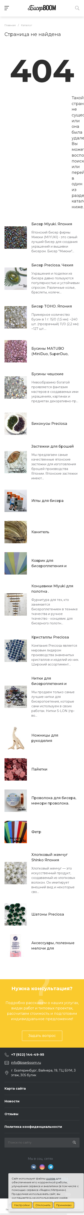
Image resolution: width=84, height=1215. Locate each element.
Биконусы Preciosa (49, 423)
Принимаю (64, 1205)
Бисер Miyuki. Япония (51, 224)
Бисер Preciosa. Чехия (52, 265)
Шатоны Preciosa (47, 914)
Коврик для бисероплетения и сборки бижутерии (49, 563)
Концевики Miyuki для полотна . (52, 589)
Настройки (22, 1205)
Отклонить (42, 1205)
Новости (11, 1101)
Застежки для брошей (52, 446)
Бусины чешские (47, 374)
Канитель (40, 532)
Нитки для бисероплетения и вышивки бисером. (49, 681)
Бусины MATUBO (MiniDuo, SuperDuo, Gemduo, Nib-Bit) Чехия (53, 351)
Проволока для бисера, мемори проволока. (53, 800)
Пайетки (39, 769)
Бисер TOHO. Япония (51, 306)
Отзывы (11, 1114)
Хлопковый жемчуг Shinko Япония (49, 857)
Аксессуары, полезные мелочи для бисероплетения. (52, 946)
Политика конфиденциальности (33, 1127)
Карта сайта (15, 1089)
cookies (50, 1178)
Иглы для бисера (47, 501)
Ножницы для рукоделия (44, 738)
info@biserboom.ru (26, 1063)
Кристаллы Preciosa (50, 637)
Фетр (36, 832)
